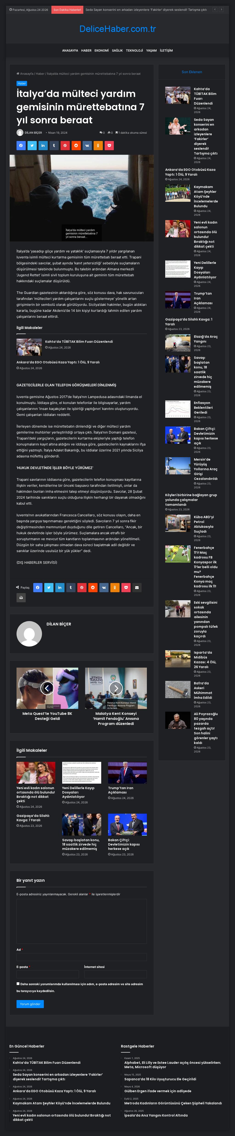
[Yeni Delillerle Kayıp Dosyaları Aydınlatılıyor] (81, 773)
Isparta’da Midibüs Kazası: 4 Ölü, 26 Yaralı (205, 659)
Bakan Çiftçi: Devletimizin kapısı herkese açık (124, 844)
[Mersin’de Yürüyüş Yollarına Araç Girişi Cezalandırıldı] (177, 465)
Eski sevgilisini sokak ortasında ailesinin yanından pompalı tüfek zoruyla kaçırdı (206, 619)
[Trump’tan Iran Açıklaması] (127, 773)
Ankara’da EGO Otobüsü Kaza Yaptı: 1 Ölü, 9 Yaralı (121, 9)
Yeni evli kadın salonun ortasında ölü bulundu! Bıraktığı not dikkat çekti (36, 794)
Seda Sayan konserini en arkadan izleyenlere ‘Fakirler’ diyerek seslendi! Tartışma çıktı (206, 136)
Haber (86, 50)
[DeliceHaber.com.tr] (117, 28)
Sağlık (117, 50)
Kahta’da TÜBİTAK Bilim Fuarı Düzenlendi (79, 341)
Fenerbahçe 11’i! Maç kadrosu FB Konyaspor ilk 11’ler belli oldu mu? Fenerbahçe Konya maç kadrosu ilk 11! (206, 567)
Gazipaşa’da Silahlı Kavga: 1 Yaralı (33, 817)
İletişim (166, 50)
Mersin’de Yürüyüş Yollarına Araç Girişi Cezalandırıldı (206, 469)
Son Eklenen (192, 72)
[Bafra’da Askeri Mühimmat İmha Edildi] (177, 689)
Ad (20, 949)
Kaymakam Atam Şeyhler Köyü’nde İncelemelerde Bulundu (206, 196)
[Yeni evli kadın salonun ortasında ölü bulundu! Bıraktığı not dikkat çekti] (36, 773)
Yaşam (151, 50)
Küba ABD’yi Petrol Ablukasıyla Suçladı (204, 524)
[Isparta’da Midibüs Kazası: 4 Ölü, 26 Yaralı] (177, 658)
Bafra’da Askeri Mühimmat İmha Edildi (203, 690)
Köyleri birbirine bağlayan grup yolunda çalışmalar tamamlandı (191, 500)
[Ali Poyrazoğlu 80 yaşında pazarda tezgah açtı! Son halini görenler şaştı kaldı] (177, 720)
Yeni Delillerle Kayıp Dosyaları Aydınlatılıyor (78, 792)
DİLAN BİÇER (33, 132)
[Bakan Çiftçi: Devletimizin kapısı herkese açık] (127, 825)
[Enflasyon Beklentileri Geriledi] (177, 409)
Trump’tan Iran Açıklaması (120, 790)
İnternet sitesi (94, 967)
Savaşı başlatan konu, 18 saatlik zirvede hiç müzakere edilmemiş (81, 844)
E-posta (23, 967)
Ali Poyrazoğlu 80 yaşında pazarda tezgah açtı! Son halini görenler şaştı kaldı (206, 728)
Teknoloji (134, 50)
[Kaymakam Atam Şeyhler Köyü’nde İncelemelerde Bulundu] (177, 193)
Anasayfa (70, 50)
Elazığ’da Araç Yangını (206, 339)
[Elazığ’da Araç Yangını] (177, 342)
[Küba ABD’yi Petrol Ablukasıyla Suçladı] (177, 523)
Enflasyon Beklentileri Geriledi (203, 408)
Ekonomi (102, 50)
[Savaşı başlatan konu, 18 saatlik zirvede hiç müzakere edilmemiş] (81, 825)
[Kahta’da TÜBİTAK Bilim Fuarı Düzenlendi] (29, 347)
